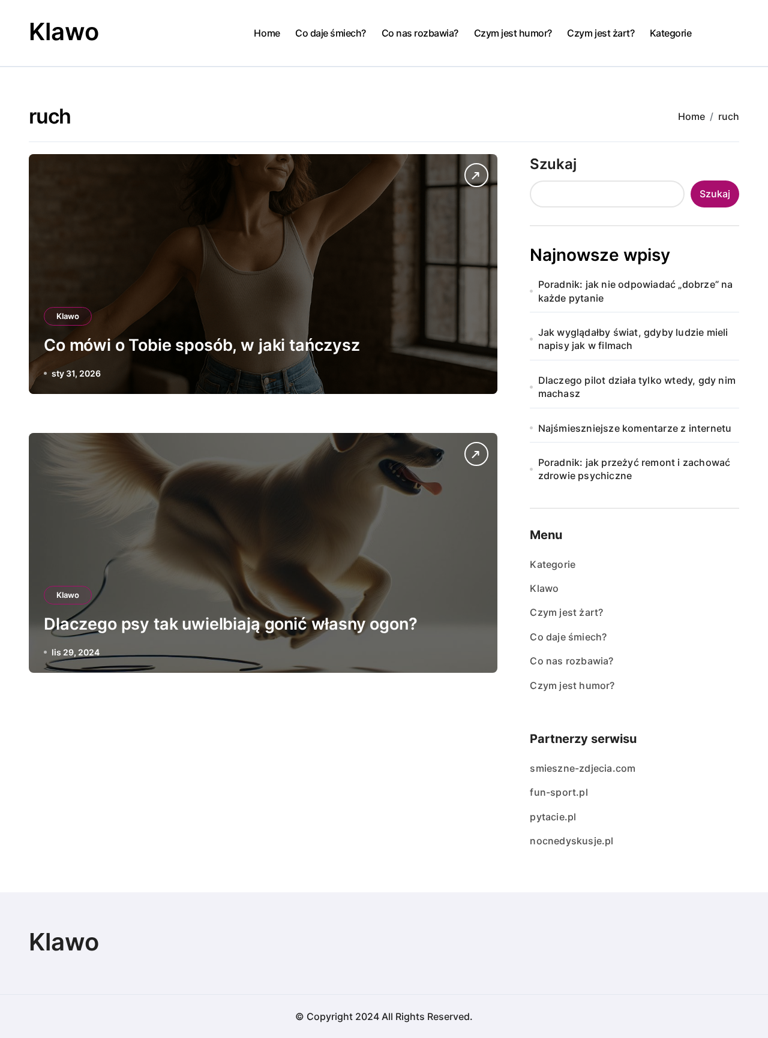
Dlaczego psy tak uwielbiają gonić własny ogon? (231, 624)
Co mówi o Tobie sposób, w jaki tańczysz (202, 345)
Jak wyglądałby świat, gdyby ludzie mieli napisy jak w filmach (633, 338)
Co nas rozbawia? (420, 33)
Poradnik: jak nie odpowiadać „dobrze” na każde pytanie (635, 290)
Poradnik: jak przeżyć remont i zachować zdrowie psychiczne (634, 469)
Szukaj (553, 164)
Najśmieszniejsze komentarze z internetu (635, 428)
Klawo (64, 31)
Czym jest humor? (513, 33)
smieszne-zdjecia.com (582, 768)
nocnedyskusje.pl (571, 841)
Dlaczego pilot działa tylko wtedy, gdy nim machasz (637, 386)
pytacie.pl (553, 817)
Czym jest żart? (600, 33)
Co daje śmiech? (330, 33)
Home (267, 33)
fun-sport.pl (558, 792)
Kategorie (671, 33)
